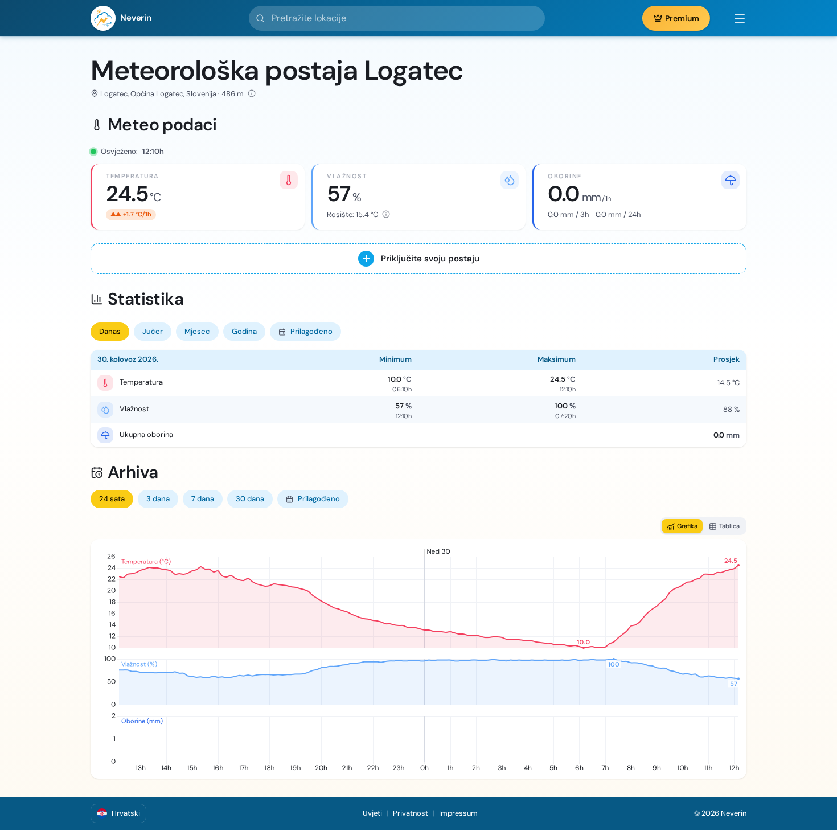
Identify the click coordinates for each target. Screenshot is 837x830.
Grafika (687, 526)
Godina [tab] (244, 331)
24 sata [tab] (112, 499)
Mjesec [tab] (197, 331)
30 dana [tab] (250, 499)
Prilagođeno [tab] (311, 331)
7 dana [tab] (202, 499)
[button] (733, 18)
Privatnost (410, 813)
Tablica (729, 526)
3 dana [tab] (158, 499)
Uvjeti (372, 813)
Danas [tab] (110, 331)
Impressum (458, 813)
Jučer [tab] (152, 331)
